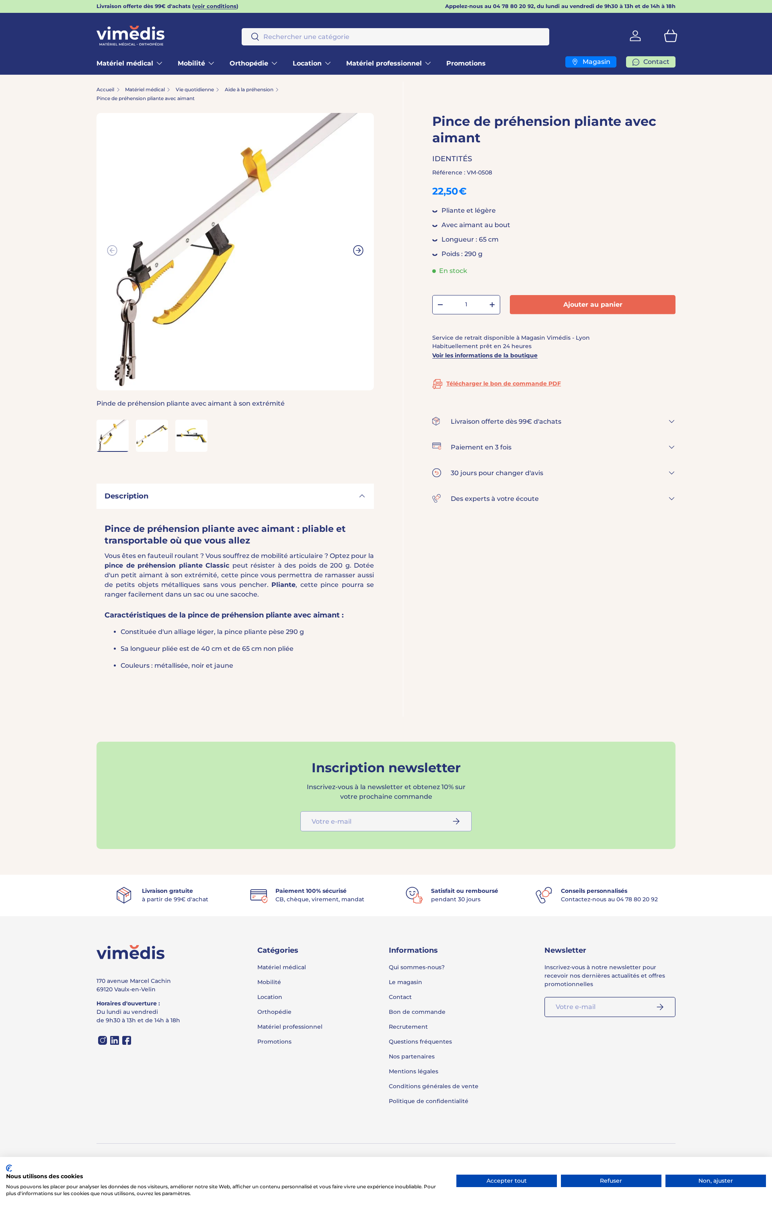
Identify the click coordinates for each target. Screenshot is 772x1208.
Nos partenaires (412, 1056)
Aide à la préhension (249, 89)
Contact (400, 997)
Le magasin (405, 982)
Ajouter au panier (592, 304)
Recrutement (408, 1026)
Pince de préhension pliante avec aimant (145, 98)
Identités (452, 158)
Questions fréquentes (420, 1041)
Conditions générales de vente (433, 1086)
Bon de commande (417, 1011)
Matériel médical (124, 63)
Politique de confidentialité (428, 1101)
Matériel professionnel (384, 63)
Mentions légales (413, 1071)
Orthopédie (249, 63)
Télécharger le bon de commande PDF (503, 383)
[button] (671, 36)
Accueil (105, 89)
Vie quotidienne (195, 89)
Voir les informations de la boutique (485, 355)
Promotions (466, 63)
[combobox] (395, 36)
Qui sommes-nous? (417, 967)
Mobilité (191, 63)
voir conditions (215, 6)
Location (307, 63)
